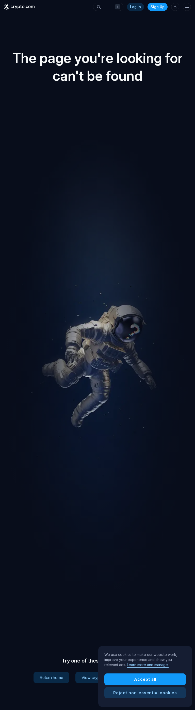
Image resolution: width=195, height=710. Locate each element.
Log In (135, 7)
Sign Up (158, 7)
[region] (145, 676)
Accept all (145, 679)
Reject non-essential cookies (145, 692)
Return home (51, 677)
